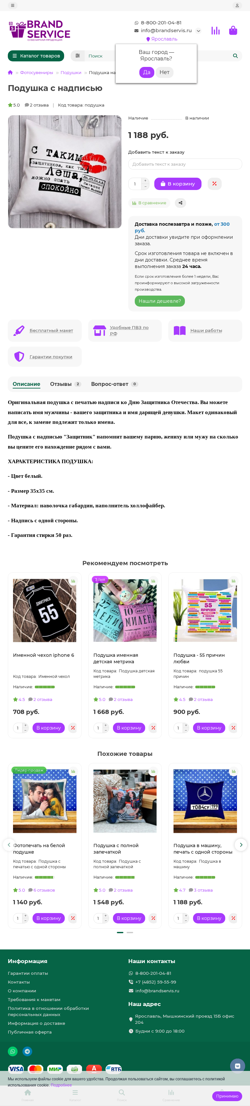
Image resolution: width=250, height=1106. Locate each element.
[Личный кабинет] (237, 5)
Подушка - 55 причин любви (199, 658)
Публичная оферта (30, 1032)
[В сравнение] (73, 581)
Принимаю (227, 1096)
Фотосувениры (36, 72)
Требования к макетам (34, 999)
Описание (26, 384)
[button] (9, 845)
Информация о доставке (36, 1023)
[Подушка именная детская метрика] (125, 611)
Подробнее (61, 1085)
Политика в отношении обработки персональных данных (48, 1011)
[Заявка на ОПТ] (215, 184)
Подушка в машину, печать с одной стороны (203, 849)
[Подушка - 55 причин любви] (205, 611)
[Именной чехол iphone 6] (44, 611)
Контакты (19, 982)
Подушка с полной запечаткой (116, 849)
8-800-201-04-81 (161, 22)
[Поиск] (235, 56)
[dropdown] (13, 5)
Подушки (71, 72)
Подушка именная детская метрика (115, 658)
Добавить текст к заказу (156, 152)
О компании (22, 990)
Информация (28, 961)
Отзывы (64, 384)
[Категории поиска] (78, 55)
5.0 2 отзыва (31, 105)
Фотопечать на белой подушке (39, 849)
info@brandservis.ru (166, 30)
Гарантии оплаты (28, 973)
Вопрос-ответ (113, 384)
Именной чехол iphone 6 (43, 655)
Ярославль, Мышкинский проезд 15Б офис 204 (184, 1019)
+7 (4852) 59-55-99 (155, 982)
